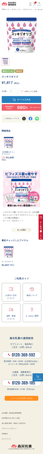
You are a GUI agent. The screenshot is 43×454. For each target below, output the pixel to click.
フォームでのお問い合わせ (22, 398)
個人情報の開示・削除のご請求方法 (14, 423)
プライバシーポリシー (9, 428)
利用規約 (5, 434)
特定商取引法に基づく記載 (11, 418)
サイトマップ (6, 439)
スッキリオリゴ (7, 261)
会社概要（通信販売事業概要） (12, 413)
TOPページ (6, 9)
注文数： (5, 91)
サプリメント (16, 9)
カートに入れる (37, 379)
